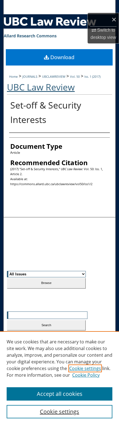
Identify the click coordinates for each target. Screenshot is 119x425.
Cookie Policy (86, 375)
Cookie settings (85, 368)
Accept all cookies (59, 394)
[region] (59, 378)
